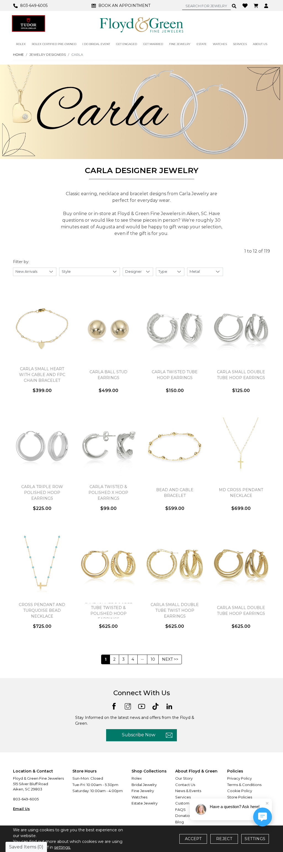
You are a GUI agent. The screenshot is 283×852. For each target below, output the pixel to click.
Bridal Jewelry (144, 784)
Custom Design (189, 803)
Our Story (184, 778)
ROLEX (21, 44)
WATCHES (220, 44)
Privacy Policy (239, 778)
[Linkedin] (169, 706)
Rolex (137, 778)
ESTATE (201, 44)
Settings (255, 838)
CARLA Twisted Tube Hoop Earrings (175, 374)
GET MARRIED (153, 44)
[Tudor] (28, 23)
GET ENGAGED (126, 44)
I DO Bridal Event (96, 44)
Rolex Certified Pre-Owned (54, 44)
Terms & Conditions (244, 784)
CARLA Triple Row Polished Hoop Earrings (42, 492)
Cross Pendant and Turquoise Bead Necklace (42, 610)
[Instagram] (127, 706)
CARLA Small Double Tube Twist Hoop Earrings (175, 610)
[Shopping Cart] (257, 5)
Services (183, 797)
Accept (193, 838)
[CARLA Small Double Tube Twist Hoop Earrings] (175, 564)
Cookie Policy (239, 791)
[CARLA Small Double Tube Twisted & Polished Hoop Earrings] (108, 564)
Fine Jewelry (143, 791)
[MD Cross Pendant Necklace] (241, 446)
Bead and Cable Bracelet (174, 492)
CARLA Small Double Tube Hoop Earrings (241, 374)
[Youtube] (141, 706)
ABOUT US (260, 44)
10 (153, 659)
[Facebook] (114, 706)
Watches (139, 797)
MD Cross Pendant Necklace (241, 492)
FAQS (180, 809)
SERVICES (240, 44)
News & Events (188, 791)
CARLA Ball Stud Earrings (108, 374)
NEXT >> (170, 659)
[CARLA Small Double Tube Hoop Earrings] (241, 328)
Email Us (21, 808)
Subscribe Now (138, 734)
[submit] (234, 6)
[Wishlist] (245, 5)
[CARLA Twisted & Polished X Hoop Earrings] (108, 446)
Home (18, 54)
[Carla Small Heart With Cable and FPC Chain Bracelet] (42, 328)
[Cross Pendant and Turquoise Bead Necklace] (42, 564)
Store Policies (239, 797)
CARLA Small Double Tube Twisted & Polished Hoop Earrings (108, 610)
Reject (224, 838)
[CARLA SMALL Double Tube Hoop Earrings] (241, 564)
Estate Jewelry (145, 803)
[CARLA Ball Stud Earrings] (108, 328)
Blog (179, 822)
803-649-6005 (26, 799)
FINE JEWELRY (179, 44)
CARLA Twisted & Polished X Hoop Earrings (108, 492)
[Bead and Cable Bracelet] (175, 446)
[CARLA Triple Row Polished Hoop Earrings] (42, 446)
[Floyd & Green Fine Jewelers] (141, 24)
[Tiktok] (155, 706)
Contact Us (185, 784)
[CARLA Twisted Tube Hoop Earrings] (175, 328)
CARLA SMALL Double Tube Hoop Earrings (241, 610)
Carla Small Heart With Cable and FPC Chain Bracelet (42, 374)
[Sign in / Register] (267, 5)
